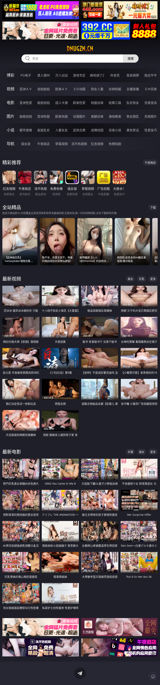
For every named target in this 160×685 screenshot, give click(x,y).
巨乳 (141, 279)
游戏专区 (79, 75)
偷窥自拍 (26, 116)
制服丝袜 (97, 103)
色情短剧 (115, 144)
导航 (10, 143)
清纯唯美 (115, 116)
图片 (10, 116)
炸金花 (115, 75)
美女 (130, 279)
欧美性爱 (79, 103)
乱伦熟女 (132, 103)
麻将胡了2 (97, 75)
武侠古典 (79, 130)
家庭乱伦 (43, 130)
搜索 (131, 58)
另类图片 (150, 116)
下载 (153, 207)
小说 (10, 130)
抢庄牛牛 (150, 75)
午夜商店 (43, 144)
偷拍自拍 (43, 103)
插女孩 (25, 144)
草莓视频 (61, 144)
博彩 (10, 75)
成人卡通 (61, 103)
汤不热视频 (79, 144)
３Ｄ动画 (79, 89)
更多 (153, 279)
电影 (10, 102)
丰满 (130, 452)
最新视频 (11, 278)
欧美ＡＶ (61, 89)
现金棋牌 (132, 75)
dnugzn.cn (80, 48)
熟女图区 (132, 116)
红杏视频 (97, 144)
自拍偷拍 (43, 89)
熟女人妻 (97, 89)
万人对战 (61, 75)
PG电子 (25, 75)
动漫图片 (79, 116)
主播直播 (132, 89)
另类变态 (150, 103)
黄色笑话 (132, 130)
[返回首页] (153, 676)
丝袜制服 (115, 89)
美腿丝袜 (97, 116)
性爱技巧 (150, 130)
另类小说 (115, 130)
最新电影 (11, 451)
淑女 (141, 452)
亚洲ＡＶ (26, 89)
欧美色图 (61, 116)
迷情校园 (97, 130)
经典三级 (115, 103)
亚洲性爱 (26, 103)
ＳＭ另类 (150, 89)
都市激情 (26, 130)
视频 (10, 89)
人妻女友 (61, 130)
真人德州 (43, 75)
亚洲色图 (43, 116)
